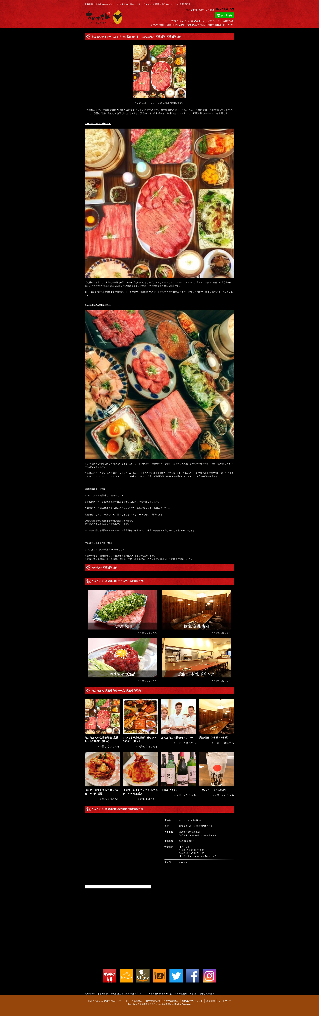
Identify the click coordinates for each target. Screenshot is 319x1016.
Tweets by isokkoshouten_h (99, 886)
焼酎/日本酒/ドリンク (220, 25)
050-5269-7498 (104, 543)
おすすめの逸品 (195, 25)
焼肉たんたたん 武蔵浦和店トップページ (195, 21)
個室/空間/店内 (175, 25)
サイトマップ (224, 1001)
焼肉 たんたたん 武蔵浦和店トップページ (108, 1001)
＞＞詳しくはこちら (147, 632)
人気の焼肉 (157, 25)
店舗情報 (227, 21)
